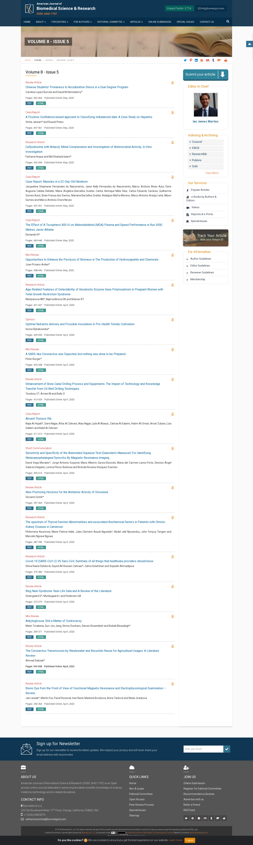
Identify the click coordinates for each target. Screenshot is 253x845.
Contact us (207, 21)
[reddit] (224, 818)
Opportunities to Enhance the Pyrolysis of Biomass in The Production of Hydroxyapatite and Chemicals (92, 259)
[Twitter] (187, 818)
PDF (29, 103)
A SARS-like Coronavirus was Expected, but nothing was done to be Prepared (76, 354)
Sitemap (134, 815)
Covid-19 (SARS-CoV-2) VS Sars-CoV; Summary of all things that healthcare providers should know (89, 561)
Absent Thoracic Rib (38, 418)
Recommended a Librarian (199, 793)
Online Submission (159, 21)
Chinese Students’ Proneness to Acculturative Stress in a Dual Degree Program (77, 87)
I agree (189, 840)
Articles (135, 21)
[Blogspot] (199, 818)
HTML (41, 103)
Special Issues (185, 21)
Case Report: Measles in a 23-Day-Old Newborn (57, 181)
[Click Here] (205, 237)
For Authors (82, 21)
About (40, 21)
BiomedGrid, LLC (88, 833)
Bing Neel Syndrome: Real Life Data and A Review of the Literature (68, 591)
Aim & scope (136, 788)
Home (27, 21)
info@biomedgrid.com (212, 8)
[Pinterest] (193, 818)
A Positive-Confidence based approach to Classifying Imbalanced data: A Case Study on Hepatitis (89, 117)
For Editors (58, 21)
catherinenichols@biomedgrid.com (45, 819)
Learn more (175, 840)
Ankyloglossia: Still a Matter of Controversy (54, 621)
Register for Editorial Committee (202, 788)
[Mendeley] (205, 818)
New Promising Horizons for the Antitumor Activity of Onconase (67, 492)
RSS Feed (189, 810)
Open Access (137, 799)
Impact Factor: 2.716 (179, 8)
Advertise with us (194, 799)
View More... (213, 173)
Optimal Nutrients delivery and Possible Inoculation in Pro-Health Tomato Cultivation (80, 324)
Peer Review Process (141, 804)
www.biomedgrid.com (198, 833)
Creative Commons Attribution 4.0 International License (150, 833)
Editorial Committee (109, 21)
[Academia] (218, 818)
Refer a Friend (192, 804)
